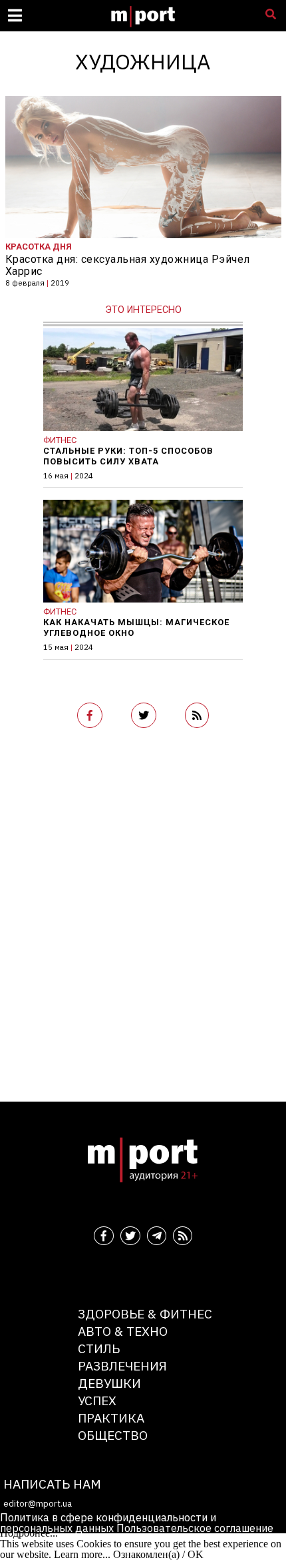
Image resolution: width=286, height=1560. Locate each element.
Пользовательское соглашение (194, 1528)
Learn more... (82, 1554)
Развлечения (122, 1365)
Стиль (99, 1348)
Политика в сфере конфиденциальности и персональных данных (108, 1523)
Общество (113, 1435)
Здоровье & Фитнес (145, 1313)
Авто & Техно (123, 1330)
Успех (97, 1400)
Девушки (109, 1383)
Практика (111, 1417)
